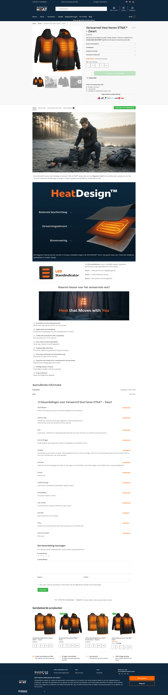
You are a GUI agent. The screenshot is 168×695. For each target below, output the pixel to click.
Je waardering (42, 553)
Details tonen (38, 691)
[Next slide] (79, 50)
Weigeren (142, 683)
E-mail (86, 577)
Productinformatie (92, 44)
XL (102, 65)
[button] (132, 16)
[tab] (34, 108)
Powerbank (89, 47)
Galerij (34, 108)
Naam (40, 577)
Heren (95, 600)
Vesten (40, 23)
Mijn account (114, 10)
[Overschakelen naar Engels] (130, 2)
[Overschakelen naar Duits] (133, 2)
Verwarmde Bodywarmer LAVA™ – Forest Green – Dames (96, 639)
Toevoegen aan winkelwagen (114, 73)
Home (34, 23)
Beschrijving (42, 108)
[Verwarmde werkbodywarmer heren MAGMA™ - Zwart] (133, 28)
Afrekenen (132, 10)
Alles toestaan (142, 678)
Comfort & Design (92, 51)
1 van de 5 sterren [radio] (39, 556)
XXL (106, 65)
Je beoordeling (43, 559)
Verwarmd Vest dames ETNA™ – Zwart (69, 639)
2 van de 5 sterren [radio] (41, 556)
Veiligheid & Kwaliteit (93, 55)
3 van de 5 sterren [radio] (44, 556)
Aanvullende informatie (54, 108)
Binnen (86, 600)
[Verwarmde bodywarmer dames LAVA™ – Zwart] (44, 624)
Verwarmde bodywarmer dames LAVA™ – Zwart (42, 639)
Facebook (99, 673)
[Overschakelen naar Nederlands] (126, 2)
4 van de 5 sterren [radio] (46, 556)
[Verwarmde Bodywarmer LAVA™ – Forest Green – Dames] (97, 624)
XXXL (51, 646)
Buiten (91, 600)
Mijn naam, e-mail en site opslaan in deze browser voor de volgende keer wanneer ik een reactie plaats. (70, 585)
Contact (123, 10)
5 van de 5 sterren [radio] (49, 556)
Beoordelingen (68, 108)
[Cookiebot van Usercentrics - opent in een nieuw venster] (22, 691)
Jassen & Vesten (102, 600)
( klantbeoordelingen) (101, 58)
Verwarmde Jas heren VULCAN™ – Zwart (122, 639)
